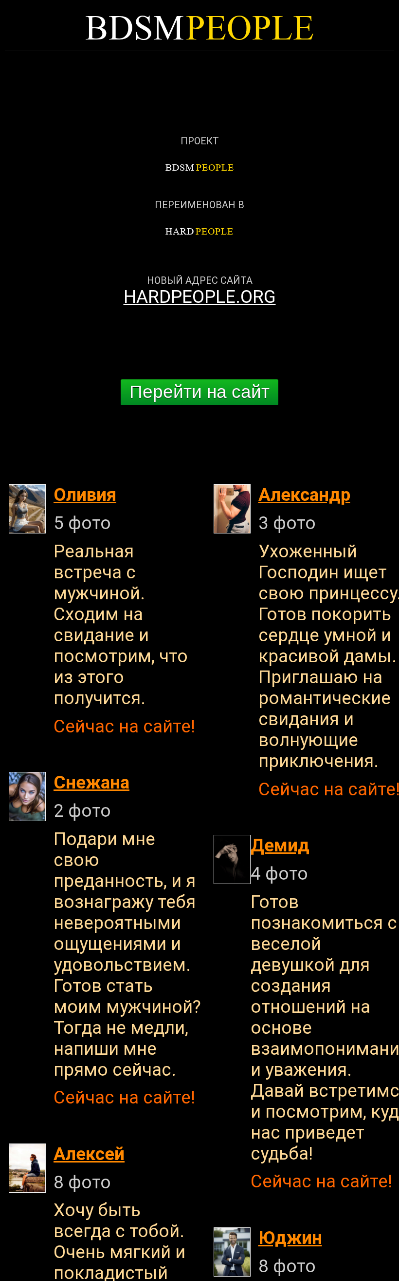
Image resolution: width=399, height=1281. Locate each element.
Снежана (91, 782)
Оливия (85, 494)
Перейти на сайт (199, 392)
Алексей (89, 1153)
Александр (304, 494)
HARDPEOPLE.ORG (200, 296)
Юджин (290, 1237)
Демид (280, 845)
